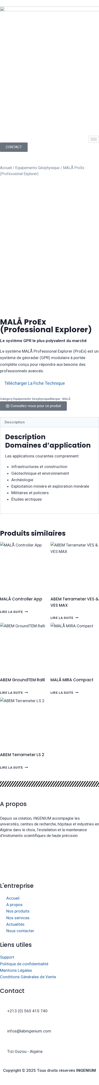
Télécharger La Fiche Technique (34, 383)
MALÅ (66, 399)
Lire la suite (11, 612)
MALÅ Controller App (21, 599)
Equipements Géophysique (37, 168)
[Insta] (49, 855)
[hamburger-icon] (93, 139)
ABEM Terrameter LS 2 (22, 755)
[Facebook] (49, 844)
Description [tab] (15, 422)
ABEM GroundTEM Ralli (22, 680)
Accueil (6, 168)
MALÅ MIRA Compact (71, 680)
